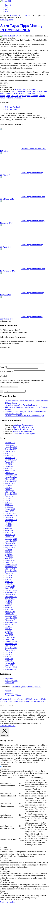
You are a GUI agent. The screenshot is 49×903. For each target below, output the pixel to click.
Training (34, 96)
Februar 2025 (10, 458)
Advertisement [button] (5, 880)
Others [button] (2, 891)
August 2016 (10, 650)
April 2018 (9, 607)
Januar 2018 (9, 614)
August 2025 (10, 451)
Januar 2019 (9, 588)
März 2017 (9, 635)
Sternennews (9, 683)
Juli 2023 (8, 485)
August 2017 (10, 624)
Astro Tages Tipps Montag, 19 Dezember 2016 (21, 27)
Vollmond (9, 98)
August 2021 (10, 522)
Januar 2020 (9, 562)
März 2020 (9, 558)
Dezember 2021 (11, 513)
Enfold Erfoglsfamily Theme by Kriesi (26, 687)
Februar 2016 (10, 663)
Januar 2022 (9, 511)
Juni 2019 (8, 577)
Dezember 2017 (11, 616)
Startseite (13, 15)
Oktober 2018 (10, 594)
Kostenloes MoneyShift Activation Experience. (22, 405)
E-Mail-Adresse (6, 372)
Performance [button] (5, 858)
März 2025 (9, 456)
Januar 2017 (9, 639)
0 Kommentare (21, 89)
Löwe (45, 91)
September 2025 (11, 449)
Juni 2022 (8, 500)
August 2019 (10, 573)
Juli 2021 (8, 524)
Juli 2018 (8, 601)
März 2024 (9, 468)
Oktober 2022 (10, 492)
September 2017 (11, 622)
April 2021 (9, 530)
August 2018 (10, 599)
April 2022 (9, 505)
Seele (16, 94)
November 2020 (11, 541)
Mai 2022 (8, 503)
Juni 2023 (8, 488)
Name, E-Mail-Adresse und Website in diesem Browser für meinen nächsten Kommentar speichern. (23, 381)
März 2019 (9, 584)
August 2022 (10, 496)
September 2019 (11, 571)
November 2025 (11, 447)
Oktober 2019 (10, 569)
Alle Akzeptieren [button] (6, 723)
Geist (13, 91)
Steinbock (14, 96)
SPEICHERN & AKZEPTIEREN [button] (13, 900)
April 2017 (9, 633)
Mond (2, 94)
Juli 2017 (8, 627)
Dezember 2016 (11, 642)
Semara (21, 94)
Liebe (39, 91)
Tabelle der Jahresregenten (23, 425)
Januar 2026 (9, 445)
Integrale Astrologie (23, 91)
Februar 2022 (10, 509)
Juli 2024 (8, 464)
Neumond (9, 94)
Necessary (7, 767)
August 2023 (10, 483)
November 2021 (11, 515)
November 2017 (11, 618)
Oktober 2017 (10, 620)
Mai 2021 (8, 528)
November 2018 (11, 592)
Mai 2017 (8, 631)
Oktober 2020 (10, 543)
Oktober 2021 (10, 518)
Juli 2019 (8, 575)
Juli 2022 (8, 498)
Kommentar (5, 348)
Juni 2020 (8, 552)
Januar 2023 (9, 490)
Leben (34, 91)
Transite (42, 96)
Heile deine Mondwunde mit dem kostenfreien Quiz (24, 416)
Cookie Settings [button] (35, 723)
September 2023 (11, 481)
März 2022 (9, 507)
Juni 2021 (8, 526)
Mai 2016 (8, 656)
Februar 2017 (10, 637)
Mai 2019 (8, 580)
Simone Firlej (30, 94)
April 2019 (9, 582)
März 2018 (9, 609)
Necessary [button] (4, 764)
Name (3, 367)
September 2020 (11, 545)
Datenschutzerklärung (8, 726)
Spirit (8, 96)
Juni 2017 (8, 629)
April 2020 (9, 556)
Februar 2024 (10, 470)
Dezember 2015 (11, 667)
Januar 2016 (9, 665)
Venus (2, 98)
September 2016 (11, 648)
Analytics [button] (3, 869)
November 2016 (11, 644)
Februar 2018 (10, 612)
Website (3, 376)
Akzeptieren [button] (17, 723)
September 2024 (11, 460)
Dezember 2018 (11, 590)
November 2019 (11, 567)
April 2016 (9, 659)
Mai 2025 (8, 453)
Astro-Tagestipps (24, 15)
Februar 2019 (10, 586)
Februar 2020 (10, 560)
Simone (33, 89)
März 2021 (9, 532)
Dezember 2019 (11, 565)
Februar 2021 (10, 535)
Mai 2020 (8, 554)
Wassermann (18, 98)
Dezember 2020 (11, 539)
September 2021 (11, 520)
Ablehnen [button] (25, 723)
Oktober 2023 (10, 479)
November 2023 (11, 477)
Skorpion (40, 94)
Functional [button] (4, 847)
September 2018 (11, 597)
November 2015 (11, 669)
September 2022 (11, 494)
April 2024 (9, 466)
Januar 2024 (9, 473)
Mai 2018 (8, 605)
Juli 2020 (8, 550)
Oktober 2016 (10, 646)
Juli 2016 (8, 652)
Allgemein (9, 678)
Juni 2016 (8, 654)
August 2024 (10, 462)
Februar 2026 (10, 443)
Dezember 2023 (11, 475)
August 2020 (10, 547)
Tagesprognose (24, 96)
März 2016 (9, 661)
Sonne (2, 96)
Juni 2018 (8, 603)
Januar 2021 (9, 537)
